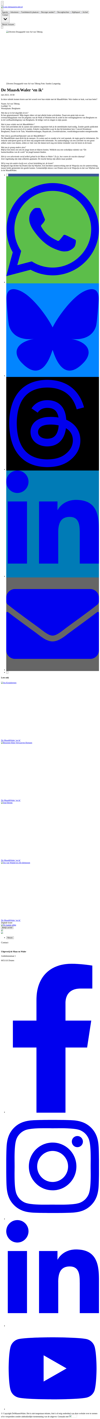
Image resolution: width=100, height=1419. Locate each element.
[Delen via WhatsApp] (52, 282)
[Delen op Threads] (52, 469)
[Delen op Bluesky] (52, 376)
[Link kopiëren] (7, 672)
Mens (17, 95)
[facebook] (52, 1112)
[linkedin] (52, 1326)
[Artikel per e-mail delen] (52, 670)
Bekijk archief (7, 928)
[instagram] (52, 1219)
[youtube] (52, 1409)
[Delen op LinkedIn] (52, 576)
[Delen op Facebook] (7, 175)
